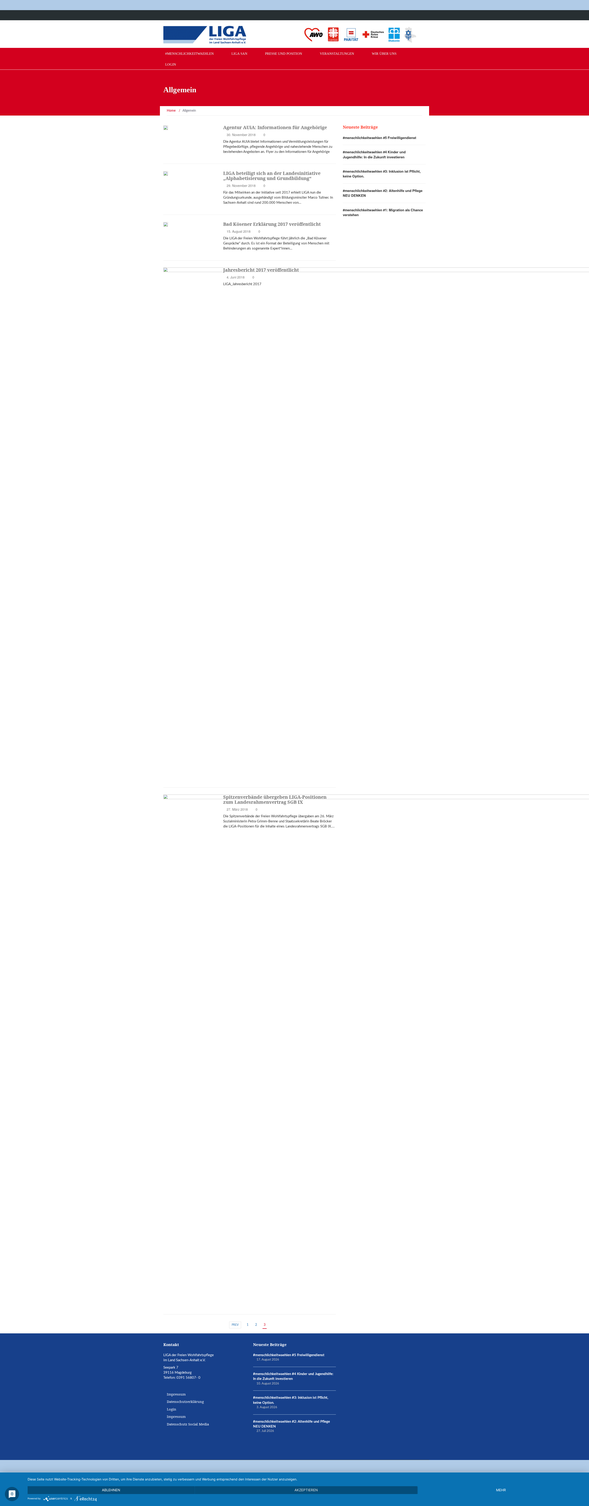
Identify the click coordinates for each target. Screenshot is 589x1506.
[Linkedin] (422, 15)
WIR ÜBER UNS (384, 53)
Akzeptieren (306, 1490)
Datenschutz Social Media (188, 1424)
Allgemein (178, 778)
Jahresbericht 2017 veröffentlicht (261, 270)
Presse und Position (283, 53)
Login (170, 64)
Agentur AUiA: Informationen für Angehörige (275, 127)
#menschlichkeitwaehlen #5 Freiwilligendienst (379, 137)
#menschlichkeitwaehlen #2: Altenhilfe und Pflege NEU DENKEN (382, 193)
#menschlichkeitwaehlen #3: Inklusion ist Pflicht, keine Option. (382, 174)
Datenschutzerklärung (185, 1401)
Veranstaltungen (337, 53)
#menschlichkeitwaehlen (189, 53)
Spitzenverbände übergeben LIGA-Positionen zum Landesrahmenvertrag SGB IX (274, 799)
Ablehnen (111, 1490)
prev (235, 1324)
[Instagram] (413, 15)
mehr (501, 1490)
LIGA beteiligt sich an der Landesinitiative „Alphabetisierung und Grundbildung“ (271, 175)
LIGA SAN (239, 53)
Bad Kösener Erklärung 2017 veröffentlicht (272, 224)
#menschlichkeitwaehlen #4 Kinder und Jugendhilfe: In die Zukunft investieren (374, 154)
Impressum (176, 1394)
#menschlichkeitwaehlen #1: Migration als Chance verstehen (383, 212)
